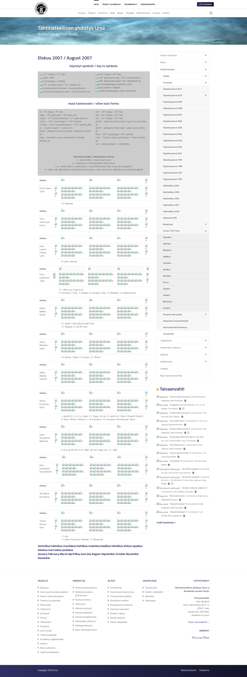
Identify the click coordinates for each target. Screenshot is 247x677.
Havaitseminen (167, 69)
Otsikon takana (117, 613)
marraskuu (55, 550)
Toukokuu (167, 262)
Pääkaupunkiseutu (83, 625)
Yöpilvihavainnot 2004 (172, 134)
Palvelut (92, 13)
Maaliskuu (167, 250)
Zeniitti (166, 13)
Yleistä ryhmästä (168, 55)
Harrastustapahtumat (85, 617)
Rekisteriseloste (188, 670)
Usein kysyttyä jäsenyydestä (54, 592)
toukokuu (94, 546)
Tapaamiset (166, 340)
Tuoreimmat (116, 587)
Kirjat (112, 13)
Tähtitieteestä (143, 13)
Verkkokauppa (148, 4)
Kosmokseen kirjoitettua (122, 592)
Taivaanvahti (130, 4)
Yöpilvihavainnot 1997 (172, 172)
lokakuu (43, 550)
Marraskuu (167, 301)
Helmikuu (167, 243)
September (108, 554)
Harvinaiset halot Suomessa (175, 327)
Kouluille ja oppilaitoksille (51, 639)
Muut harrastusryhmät (171, 375)
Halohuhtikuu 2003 (171, 192)
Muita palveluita (47, 647)
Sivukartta (204, 670)
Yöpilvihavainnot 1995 (172, 179)
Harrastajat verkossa (170, 347)
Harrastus (103, 13)
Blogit (120, 13)
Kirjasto (44, 643)
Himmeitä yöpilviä (190, 469)
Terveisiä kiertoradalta (121, 596)
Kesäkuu (166, 269)
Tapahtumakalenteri (49, 652)
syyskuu (138, 546)
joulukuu (67, 550)
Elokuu (166, 282)
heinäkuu (117, 546)
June (83, 554)
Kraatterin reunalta (119, 600)
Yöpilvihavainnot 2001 (172, 153)
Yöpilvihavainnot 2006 (172, 121)
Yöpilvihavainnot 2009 (172, 101)
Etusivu (81, 13)
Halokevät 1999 (170, 217)
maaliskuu (69, 546)
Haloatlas (149, 596)
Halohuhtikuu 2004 (171, 185)
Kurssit (43, 617)
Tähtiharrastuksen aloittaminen (84, 593)
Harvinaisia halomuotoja (181, 436)
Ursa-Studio (46, 630)
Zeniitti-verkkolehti (154, 592)
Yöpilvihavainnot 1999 (172, 159)
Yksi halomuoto (177, 420)
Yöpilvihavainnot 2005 (172, 127)
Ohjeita (166, 75)
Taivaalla (130, 13)
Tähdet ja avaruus (111, 4)
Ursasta (156, 13)
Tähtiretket (45, 622)
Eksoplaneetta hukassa (121, 605)
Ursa (96, 4)
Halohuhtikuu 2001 (171, 204)
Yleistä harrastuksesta (86, 587)
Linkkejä (164, 368)
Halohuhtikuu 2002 (171, 198)
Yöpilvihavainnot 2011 (172, 88)
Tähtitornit (45, 609)
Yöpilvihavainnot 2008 (172, 108)
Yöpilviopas (150, 600)
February (53, 554)
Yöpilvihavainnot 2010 (172, 95)
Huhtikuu (167, 256)
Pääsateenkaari (177, 504)
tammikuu (44, 546)
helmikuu (57, 546)
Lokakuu (166, 295)
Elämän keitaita (117, 617)
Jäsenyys (44, 587)
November (132, 554)
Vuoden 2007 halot (171, 230)
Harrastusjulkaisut (84, 612)
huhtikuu (82, 546)
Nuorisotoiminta (83, 599)
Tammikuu (167, 237)
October (120, 554)
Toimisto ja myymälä (50, 600)
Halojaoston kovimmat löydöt (175, 320)
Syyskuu (166, 288)
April (71, 554)
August (96, 554)
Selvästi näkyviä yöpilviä (193, 487)
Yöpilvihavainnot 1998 (172, 166)
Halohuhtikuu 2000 (171, 211)
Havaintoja (167, 82)
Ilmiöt (163, 62)
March (64, 554)
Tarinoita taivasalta (119, 609)
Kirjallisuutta (166, 361)
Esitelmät (44, 613)
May (77, 554)
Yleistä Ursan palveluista (52, 596)
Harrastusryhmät (83, 608)
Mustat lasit (168, 224)
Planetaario (45, 605)
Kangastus (175, 404)
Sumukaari (175, 461)
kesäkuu (106, 546)
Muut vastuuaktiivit (197, 622)
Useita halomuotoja (179, 396)
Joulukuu (166, 307)
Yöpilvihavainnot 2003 (172, 140)
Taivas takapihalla (118, 622)
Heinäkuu (167, 275)
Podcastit (45, 626)
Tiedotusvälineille (48, 635)
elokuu (128, 546)
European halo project (172, 314)
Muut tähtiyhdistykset (86, 629)
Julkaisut (164, 354)
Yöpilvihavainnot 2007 (172, 114)
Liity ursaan (205, 4)
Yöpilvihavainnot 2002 (172, 146)
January (42, 554)
